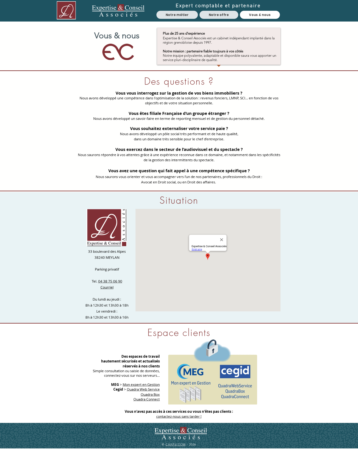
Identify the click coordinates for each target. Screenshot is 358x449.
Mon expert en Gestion (141, 384)
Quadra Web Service (143, 389)
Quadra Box (150, 394)
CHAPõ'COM (176, 444)
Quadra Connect (146, 399)
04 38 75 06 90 (110, 281)
